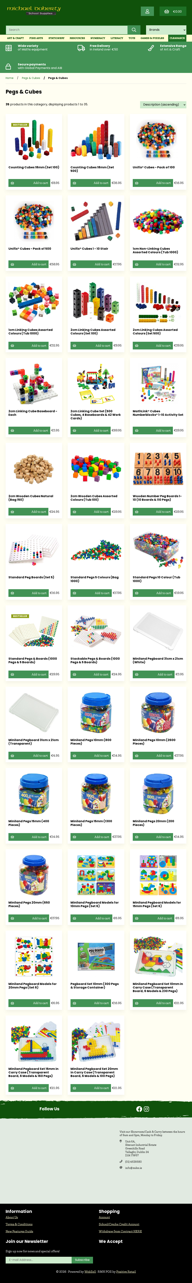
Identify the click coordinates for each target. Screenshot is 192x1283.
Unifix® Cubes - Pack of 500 (29, 248)
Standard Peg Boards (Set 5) (31, 577)
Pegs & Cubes (31, 78)
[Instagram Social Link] (146, 1110)
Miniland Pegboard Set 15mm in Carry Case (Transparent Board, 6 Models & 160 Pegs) (33, 1073)
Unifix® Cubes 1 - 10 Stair (89, 248)
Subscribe (82, 1260)
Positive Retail (126, 1271)
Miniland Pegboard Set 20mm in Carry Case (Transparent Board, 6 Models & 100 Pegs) (94, 1073)
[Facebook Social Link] (140, 1110)
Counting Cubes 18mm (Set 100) (33, 167)
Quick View (35, 157)
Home (10, 78)
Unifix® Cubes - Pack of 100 (154, 167)
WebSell (90, 1271)
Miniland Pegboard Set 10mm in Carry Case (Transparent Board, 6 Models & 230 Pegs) (158, 988)
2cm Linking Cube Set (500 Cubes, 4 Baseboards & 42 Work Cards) (95, 415)
